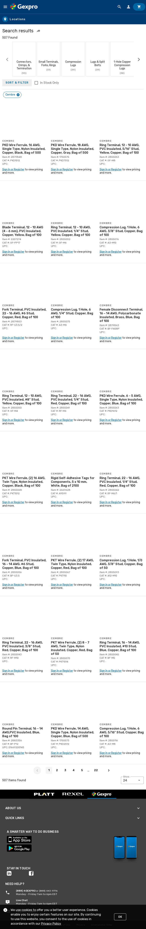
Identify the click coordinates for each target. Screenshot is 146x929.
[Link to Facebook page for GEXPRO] (40, 873)
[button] (38, 30)
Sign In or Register (13, 169)
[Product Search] (119, 6)
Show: (126, 776)
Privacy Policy (51, 923)
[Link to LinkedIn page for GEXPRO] (18, 873)
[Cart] (139, 7)
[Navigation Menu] (5, 6)
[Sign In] (128, 6)
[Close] (18, 94)
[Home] (24, 6)
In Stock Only (49, 83)
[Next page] (109, 770)
